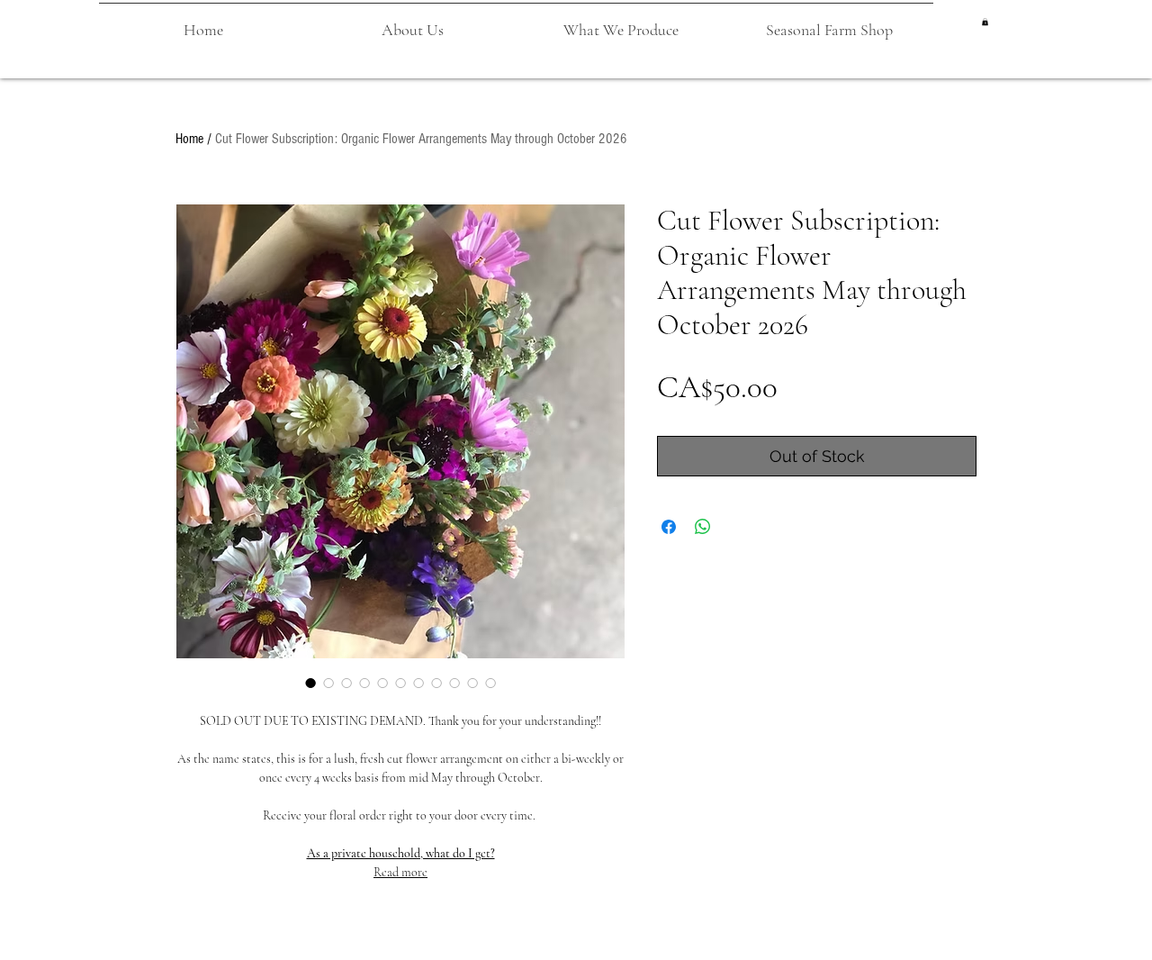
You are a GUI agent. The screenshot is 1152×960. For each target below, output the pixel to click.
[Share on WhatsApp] (703, 527)
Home (189, 139)
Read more (401, 872)
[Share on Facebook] (669, 527)
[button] (412, 22)
